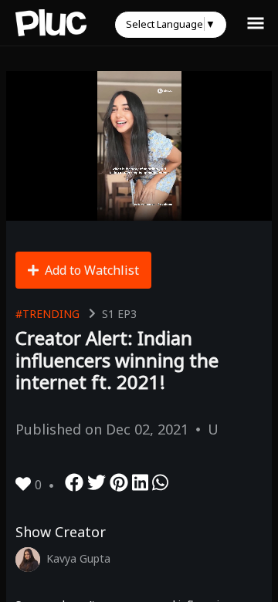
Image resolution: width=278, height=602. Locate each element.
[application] (139, 146)
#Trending (47, 313)
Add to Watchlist (92, 270)
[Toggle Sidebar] (256, 22)
